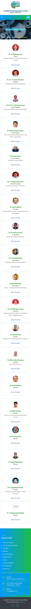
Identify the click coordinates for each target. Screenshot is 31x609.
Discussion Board (8, 554)
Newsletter (6, 548)
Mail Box (5, 551)
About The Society (8, 542)
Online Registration (8, 563)
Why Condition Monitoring (10, 545)
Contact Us (6, 568)
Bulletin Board (7, 557)
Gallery (5, 560)
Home (2, 37)
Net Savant (22, 602)
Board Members (7, 565)
